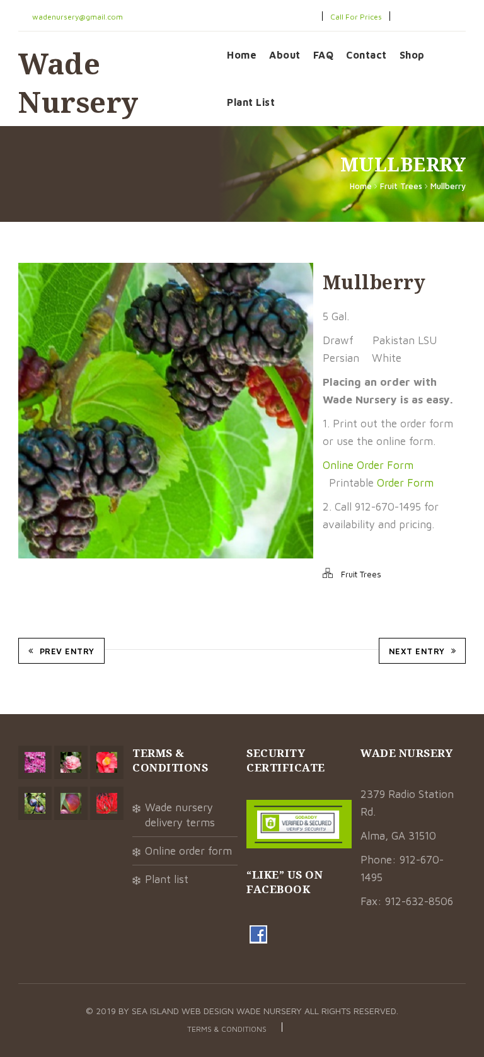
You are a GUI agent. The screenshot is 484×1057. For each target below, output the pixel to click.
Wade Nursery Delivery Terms (180, 815)
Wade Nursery (78, 82)
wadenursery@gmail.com (76, 16)
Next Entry (417, 651)
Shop (412, 55)
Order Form (405, 483)
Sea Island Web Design (184, 1010)
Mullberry (448, 186)
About (285, 55)
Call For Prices (356, 16)
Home (241, 55)
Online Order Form (368, 465)
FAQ (323, 55)
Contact (366, 55)
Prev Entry (67, 651)
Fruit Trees (401, 186)
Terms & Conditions (227, 1029)
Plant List (251, 102)
